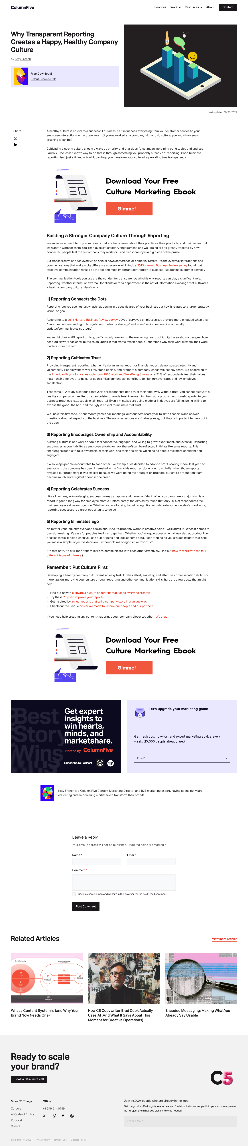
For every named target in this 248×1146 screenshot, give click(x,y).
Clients (15, 1126)
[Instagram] (54, 1116)
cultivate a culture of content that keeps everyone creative (111, 593)
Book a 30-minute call (29, 1079)
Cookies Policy (78, 1140)
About (210, 7)
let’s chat (161, 616)
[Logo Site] (22, 7)
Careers (16, 1108)
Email (131, 855)
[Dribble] (72, 1116)
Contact (228, 7)
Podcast (16, 1120)
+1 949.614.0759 (54, 1108)
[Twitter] (45, 1115)
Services (160, 7)
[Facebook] (63, 1115)
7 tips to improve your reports (83, 597)
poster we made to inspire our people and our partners (116, 606)
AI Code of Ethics (22, 1114)
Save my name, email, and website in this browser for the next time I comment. (122, 894)
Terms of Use (60, 1140)
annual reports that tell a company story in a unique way (108, 601)
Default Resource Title (43, 79)
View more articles (224, 939)
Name (77, 855)
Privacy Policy (43, 1140)
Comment (79, 870)
